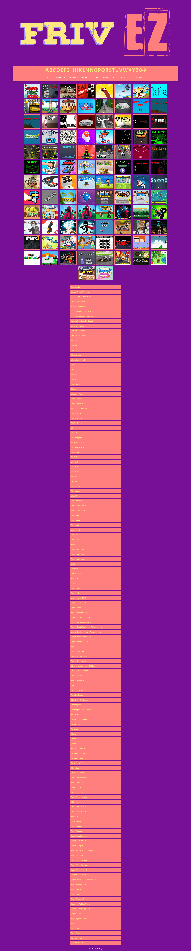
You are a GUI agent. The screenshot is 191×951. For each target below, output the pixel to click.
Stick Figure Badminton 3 (81, 709)
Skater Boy (75, 452)
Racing (84, 77)
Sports (115, 77)
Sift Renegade (76, 437)
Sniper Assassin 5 (78, 559)
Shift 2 (73, 369)
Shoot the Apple (77, 394)
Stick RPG (75, 714)
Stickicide (75, 734)
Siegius (74, 432)
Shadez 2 (74, 340)
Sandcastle (75, 287)
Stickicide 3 (75, 743)
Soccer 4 (74, 568)
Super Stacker (76, 894)
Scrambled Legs (77, 326)
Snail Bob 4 (75, 520)
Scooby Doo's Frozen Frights (82, 316)
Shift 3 (73, 374)
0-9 (142, 70)
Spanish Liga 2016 (78, 598)
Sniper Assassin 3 (78, 554)
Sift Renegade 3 (77, 447)
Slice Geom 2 (76, 496)
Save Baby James (78, 301)
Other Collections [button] (136, 77)
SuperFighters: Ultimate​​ (80, 918)
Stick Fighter (76, 704)
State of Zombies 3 (78, 661)
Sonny (73, 583)
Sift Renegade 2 (77, 442)
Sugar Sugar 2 (76, 826)
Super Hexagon (77, 845)
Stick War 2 (75, 729)
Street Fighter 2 (77, 792)
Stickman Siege (77, 758)
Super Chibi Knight (78, 840)
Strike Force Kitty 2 (78, 806)
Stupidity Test (76, 816)
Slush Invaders (77, 500)
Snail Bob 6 (75, 530)
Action (49, 77)
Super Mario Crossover (80, 860)
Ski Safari (75, 457)
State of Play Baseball (79, 656)
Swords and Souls (78, 943)
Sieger (73, 428)
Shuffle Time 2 (76, 413)
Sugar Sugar (76, 821)
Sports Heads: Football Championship (86, 632)
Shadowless (76, 355)
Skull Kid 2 (75, 471)
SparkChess (76, 607)
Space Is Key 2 (77, 593)
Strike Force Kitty (77, 802)
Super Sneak (76, 889)
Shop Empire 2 (77, 403)
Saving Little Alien (78, 306)
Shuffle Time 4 (76, 423)
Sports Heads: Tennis (79, 641)
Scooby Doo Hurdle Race (81, 311)
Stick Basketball (77, 695)
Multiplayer (74, 77)
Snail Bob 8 (75, 539)
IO (65, 77)
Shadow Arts (76, 350)
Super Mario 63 (77, 855)
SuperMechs (76, 923)
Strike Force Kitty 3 (78, 811)
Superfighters (76, 913)
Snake (73, 544)
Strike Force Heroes (79, 797)
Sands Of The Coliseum (80, 292)
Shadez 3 (74, 345)
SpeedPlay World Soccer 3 (81, 622)
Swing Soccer (76, 938)
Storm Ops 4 (76, 768)
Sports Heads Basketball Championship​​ (86, 627)
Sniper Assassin (77, 549)
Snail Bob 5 (75, 525)
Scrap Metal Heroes (79, 335)
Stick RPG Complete (79, 719)
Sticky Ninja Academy (79, 763)
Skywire (74, 476)
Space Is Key (76, 588)
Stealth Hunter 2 (77, 680)
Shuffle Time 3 (76, 418)
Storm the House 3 (78, 772)
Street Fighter (76, 787)
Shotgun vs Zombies (79, 408)
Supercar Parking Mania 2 (81, 909)
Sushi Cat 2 (75, 933)
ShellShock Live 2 (78, 360)
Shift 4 (73, 379)
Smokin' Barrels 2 (78, 510)
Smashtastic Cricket (79, 505)
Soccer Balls (76, 573)
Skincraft (74, 462)
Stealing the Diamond (79, 670)
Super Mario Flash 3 (79, 870)
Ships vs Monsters (78, 384)
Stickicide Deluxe (78, 748)
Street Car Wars (77, 782)
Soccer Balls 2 (76, 578)
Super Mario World (78, 874)
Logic (123, 77)
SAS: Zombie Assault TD (81, 296)
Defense (105, 77)
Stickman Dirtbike (78, 753)
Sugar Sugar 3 (76, 831)
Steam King (75, 685)
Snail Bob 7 (75, 534)
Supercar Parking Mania (80, 904)
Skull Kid (74, 466)
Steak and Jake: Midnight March (83, 666)
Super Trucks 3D (77, 899)
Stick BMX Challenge (79, 700)
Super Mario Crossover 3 (81, 865)
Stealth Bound (76, 675)
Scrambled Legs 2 (78, 330)
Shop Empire (76, 398)
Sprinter (74, 646)
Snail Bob (75, 515)
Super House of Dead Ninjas (82, 850)
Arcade (58, 77)
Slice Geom (75, 491)
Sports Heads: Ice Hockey (81, 636)
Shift (72, 364)
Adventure (95, 77)
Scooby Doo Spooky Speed (82, 321)
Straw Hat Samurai (78, 777)
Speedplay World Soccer (81, 617)
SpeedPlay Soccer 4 (79, 612)
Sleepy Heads (76, 486)
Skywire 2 (75, 481)
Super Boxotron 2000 (79, 836)
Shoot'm (74, 389)
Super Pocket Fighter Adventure (83, 879)
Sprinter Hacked (77, 651)
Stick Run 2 (75, 724)
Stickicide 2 (75, 738)
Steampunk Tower (78, 690)
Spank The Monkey (78, 602)
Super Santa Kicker (78, 884)
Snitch (73, 564)
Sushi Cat (75, 928)
